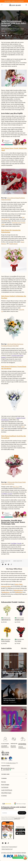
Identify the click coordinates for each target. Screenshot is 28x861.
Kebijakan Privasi (17, 818)
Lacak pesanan (20, 746)
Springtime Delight (19, 619)
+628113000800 (6, 769)
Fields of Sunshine (5, 641)
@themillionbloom (18, 590)
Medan (20, 584)
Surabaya (8, 586)
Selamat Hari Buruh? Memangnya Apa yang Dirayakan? (13, 699)
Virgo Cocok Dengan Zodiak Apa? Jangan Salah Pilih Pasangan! (12, 726)
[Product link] (7, 613)
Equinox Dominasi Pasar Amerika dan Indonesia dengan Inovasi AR (13, 672)
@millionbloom (5, 592)
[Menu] (1, 4)
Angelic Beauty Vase (6, 619)
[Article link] (14, 665)
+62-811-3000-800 (4, 745)
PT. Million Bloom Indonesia (11, 762)
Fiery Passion (18, 641)
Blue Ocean (16, 486)
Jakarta (16, 584)
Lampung (3, 586)
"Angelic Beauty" (13, 243)
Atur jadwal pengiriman (22, 747)
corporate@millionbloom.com (8, 768)
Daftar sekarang (13, 745)
